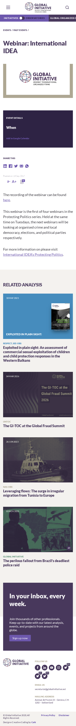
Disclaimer (64, 715)
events (7, 30)
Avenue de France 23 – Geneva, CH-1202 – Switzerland (52, 701)
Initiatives (11, 18)
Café (33, 722)
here (6, 200)
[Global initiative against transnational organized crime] (38, 7)
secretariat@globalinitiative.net (50, 689)
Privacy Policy (48, 715)
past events (20, 30)
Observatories (35, 18)
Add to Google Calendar (18, 138)
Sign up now (20, 638)
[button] (8, 7)
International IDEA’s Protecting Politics (33, 254)
